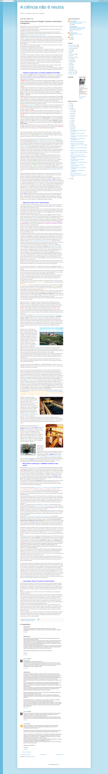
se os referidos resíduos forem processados (28, 413)
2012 (70, 104)
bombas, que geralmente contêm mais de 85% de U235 (40, 240)
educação (71, 60)
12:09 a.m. (26, 668)
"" (49, 531)
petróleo (70, 64)
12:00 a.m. (26, 707)
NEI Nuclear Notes (73, 33)
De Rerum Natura (73, 21)
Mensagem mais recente (25, 754)
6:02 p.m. (25, 632)
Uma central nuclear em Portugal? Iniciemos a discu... (77, 160)
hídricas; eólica (72, 73)
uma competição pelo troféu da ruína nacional (36, 35)
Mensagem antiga (59, 754)
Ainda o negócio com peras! (75, 173)
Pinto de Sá (26, 658)
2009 (70, 178)
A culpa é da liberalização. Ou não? (77, 154)
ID (69, 52)
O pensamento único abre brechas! (77, 141)
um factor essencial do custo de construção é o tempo (45, 506)
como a (23, 476)
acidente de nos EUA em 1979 (45, 140)
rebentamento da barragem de (54, 391)
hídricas (70, 58)
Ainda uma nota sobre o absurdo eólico (78, 150)
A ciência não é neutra (42, 7)
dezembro (72, 109)
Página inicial (43, 754)
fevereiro (72, 127)
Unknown (25, 723)
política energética (31, 620)
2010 (70, 108)
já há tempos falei (30, 105)
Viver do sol (72, 38)
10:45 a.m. (26, 749)
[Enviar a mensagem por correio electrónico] (38, 619)
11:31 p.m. (26, 654)
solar (70, 63)
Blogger (57, 764)
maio (71, 121)
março (71, 125)
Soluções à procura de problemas (77, 143)
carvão (70, 66)
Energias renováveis (73, 46)
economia (71, 67)
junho (71, 120)
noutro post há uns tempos (31, 467)
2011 (70, 106)
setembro (72, 115)
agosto (71, 116)
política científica (72, 48)
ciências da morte (72, 72)
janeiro (71, 128)
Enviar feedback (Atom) (30, 756)
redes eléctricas (72, 70)
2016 (70, 103)
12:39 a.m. (26, 719)
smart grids (71, 61)
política (70, 69)
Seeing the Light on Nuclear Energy (76, 34)
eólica (70, 51)
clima (70, 55)
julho (71, 118)
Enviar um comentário (26, 752)
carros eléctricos (72, 54)
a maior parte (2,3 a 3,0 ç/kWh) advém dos (47, 487)
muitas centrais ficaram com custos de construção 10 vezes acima (38, 516)
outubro (72, 113)
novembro (72, 111)
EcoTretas (72, 37)
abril (71, 123)
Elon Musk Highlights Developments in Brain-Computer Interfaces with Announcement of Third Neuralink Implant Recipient (77, 28)
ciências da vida (72, 57)
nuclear (26, 620)
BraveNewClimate (73, 26)
